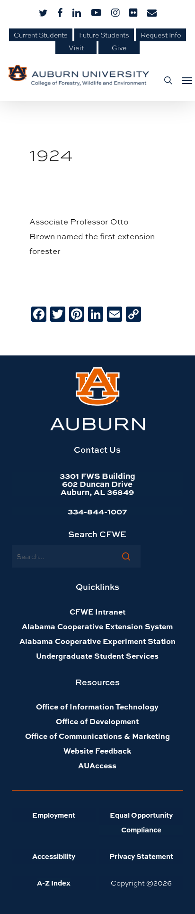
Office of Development (97, 721)
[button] (184, 80)
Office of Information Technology (97, 706)
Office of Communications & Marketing (97, 735)
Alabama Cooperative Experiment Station (97, 640)
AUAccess (97, 765)
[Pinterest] (76, 315)
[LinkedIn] (95, 315)
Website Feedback (97, 750)
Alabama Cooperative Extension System (97, 626)
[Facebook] (38, 315)
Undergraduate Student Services (97, 655)
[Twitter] (57, 315)
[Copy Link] (133, 315)
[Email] (114, 315)
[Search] (126, 556)
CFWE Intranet (97, 611)
